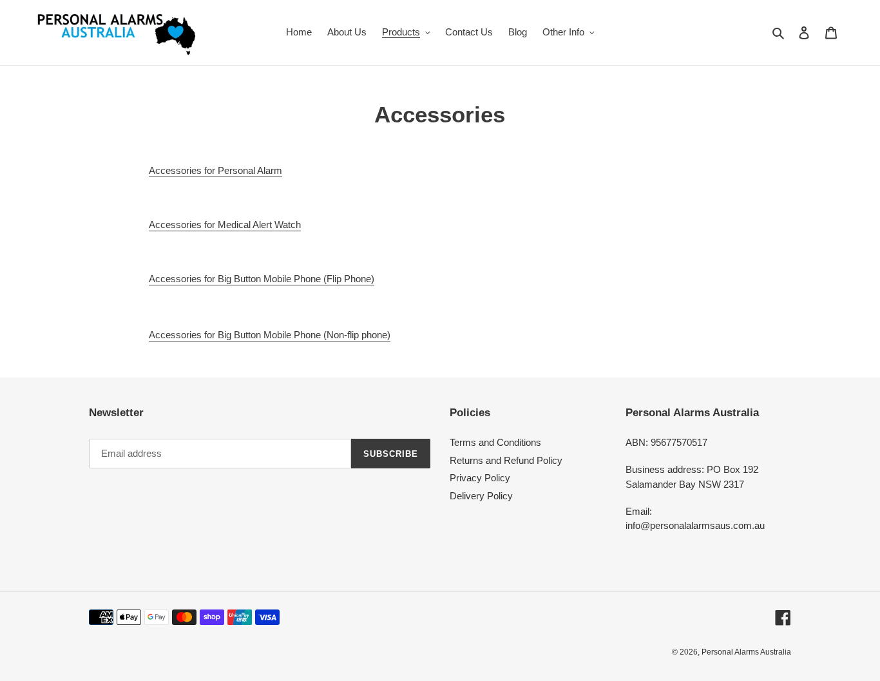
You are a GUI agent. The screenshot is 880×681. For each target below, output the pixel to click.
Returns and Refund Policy (506, 460)
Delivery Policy (481, 495)
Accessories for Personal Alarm (215, 170)
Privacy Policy (480, 477)
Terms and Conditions (495, 442)
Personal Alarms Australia (746, 652)
